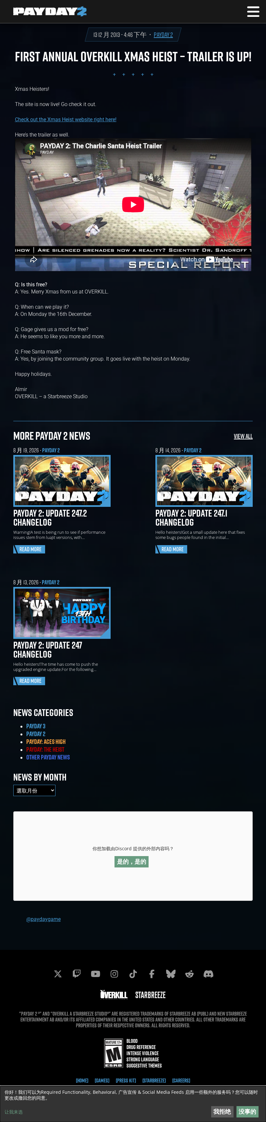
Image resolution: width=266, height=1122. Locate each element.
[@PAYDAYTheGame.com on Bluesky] (170, 974)
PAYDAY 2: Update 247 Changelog (47, 649)
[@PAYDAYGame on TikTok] (133, 974)
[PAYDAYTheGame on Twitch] (76, 974)
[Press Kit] (126, 1080)
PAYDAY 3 (35, 726)
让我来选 (14, 1112)
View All (243, 436)
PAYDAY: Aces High (46, 741)
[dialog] (133, 1104)
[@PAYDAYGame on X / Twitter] (58, 974)
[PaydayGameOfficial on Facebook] (152, 974)
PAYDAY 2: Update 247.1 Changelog (191, 517)
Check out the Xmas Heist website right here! (65, 119)
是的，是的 (131, 861)
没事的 (247, 1111)
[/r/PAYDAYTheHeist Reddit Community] (189, 974)
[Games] (102, 1080)
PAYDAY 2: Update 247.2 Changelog (50, 517)
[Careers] (181, 1080)
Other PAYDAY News (48, 757)
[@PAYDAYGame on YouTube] (95, 974)
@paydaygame (43, 918)
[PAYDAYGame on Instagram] (114, 974)
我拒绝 (222, 1111)
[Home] (82, 1080)
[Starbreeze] (154, 1080)
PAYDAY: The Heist (45, 749)
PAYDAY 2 (163, 34)
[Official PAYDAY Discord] (208, 974)
